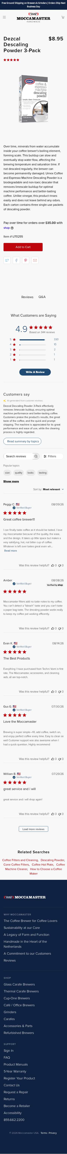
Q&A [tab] (42, 297)
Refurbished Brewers (19, 1033)
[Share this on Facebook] (16, 260)
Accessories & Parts (18, 1026)
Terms (44, 1133)
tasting (43, 472)
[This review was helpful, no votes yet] (52, 565)
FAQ (7, 1057)
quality (18, 472)
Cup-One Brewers (17, 998)
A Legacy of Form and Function (26, 935)
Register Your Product (19, 1078)
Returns (9, 1099)
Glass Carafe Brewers (19, 984)
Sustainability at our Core (22, 928)
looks (31, 472)
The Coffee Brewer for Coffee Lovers (30, 921)
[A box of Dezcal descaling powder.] (33, 99)
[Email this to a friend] (35, 260)
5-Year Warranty (15, 1071)
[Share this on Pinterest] (25, 260)
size (7, 472)
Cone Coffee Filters (16, 865)
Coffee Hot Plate (42, 865)
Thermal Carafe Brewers (21, 991)
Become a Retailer (17, 1106)
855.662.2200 (14, 1120)
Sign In (9, 1051)
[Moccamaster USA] (33, 17)
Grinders (10, 1012)
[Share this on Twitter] (7, 260)
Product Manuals (16, 1064)
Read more (10, 550)
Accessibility (13, 1113)
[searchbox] (18, 456)
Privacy (53, 1133)
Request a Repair (16, 1092)
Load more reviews (33, 829)
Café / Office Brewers (19, 1005)
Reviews (10, 960)
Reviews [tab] (27, 297)
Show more (11, 481)
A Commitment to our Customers (27, 953)
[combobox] (48, 489)
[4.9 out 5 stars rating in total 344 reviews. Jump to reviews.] (12, 59)
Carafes (9, 1019)
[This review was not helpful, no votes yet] (59, 565)
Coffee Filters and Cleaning (20, 860)
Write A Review (35, 372)
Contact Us (12, 1085)
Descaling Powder (52, 860)
